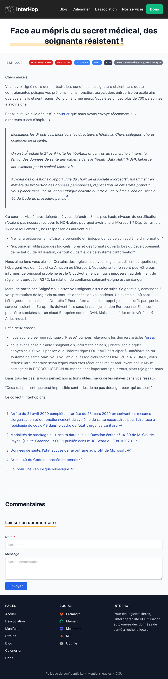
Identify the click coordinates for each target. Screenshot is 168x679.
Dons (154, 9)
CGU (119, 673)
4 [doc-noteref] (67, 196)
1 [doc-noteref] (27, 151)
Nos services (133, 9)
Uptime (71, 643)
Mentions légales (100, 673)
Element (72, 621)
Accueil (11, 614)
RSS (69, 636)
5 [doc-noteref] (38, 228)
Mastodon (73, 629)
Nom (10, 537)
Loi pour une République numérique (39, 469)
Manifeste (13, 629)
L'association (106, 9)
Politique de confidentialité (65, 673)
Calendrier (81, 9)
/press (150, 337)
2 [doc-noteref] (74, 164)
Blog (63, 9)
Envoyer (16, 586)
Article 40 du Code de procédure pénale (44, 459)
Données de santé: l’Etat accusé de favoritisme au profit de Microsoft (68, 450)
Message (13, 554)
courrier (63, 114)
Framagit (72, 614)
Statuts (10, 636)
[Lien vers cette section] (49, 505)
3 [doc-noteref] (127, 178)
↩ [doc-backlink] (120, 425)
